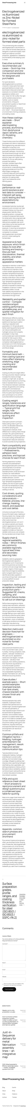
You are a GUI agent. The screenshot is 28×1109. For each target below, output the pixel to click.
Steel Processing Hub (9, 2)
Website (4, 976)
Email (4, 969)
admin (9, 27)
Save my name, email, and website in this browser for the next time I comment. (14, 984)
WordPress (23, 1106)
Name (4, 962)
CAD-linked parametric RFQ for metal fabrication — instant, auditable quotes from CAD (10, 1066)
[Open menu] (25, 3)
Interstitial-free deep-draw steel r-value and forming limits (22, 899)
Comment (5, 944)
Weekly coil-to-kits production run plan (8, 1011)
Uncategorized (15, 27)
